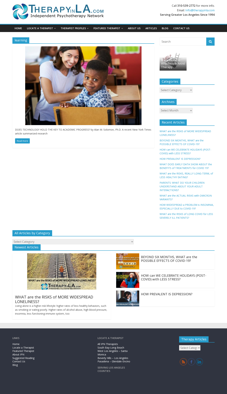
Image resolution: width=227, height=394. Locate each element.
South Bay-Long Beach (111, 347)
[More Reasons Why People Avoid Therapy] (173, 53)
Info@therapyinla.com (200, 10)
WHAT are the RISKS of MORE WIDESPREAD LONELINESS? (54, 299)
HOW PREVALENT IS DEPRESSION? (180, 158)
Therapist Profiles (73, 28)
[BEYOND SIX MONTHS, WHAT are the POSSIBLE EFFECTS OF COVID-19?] (127, 255)
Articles (151, 28)
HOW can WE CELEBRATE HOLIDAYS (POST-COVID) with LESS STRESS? (173, 277)
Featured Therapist (23, 351)
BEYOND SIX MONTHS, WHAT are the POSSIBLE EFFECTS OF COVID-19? (169, 259)
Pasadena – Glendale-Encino (114, 361)
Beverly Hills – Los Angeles (113, 358)
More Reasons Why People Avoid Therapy (173, 63)
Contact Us (181, 28)
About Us (134, 28)
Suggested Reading (23, 358)
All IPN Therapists (108, 344)
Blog (165, 28)
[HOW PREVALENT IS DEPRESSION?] (127, 293)
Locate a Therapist (40, 28)
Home (18, 28)
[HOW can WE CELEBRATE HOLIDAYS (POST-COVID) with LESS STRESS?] (127, 274)
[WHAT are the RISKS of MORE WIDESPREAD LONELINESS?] (61, 255)
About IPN (18, 354)
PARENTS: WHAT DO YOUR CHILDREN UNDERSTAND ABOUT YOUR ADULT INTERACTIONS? (182, 186)
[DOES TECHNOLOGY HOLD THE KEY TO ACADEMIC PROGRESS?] (83, 48)
